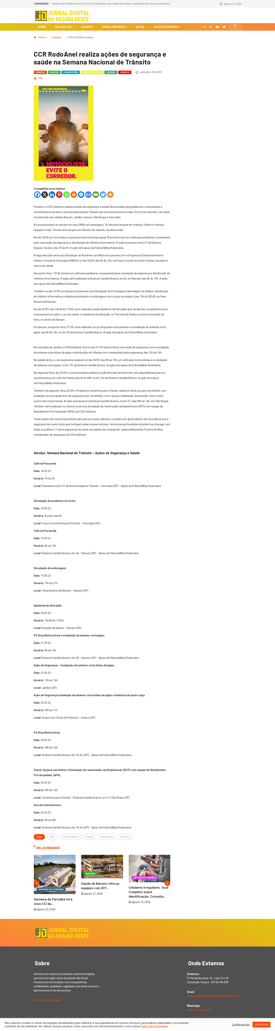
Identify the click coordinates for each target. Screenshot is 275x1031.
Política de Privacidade (47, 1000)
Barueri (54, 72)
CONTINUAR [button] (261, 1024)
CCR (52, 836)
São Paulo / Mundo (144, 877)
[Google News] (88, 194)
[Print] (74, 194)
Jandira (110, 72)
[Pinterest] (59, 194)
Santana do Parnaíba (51, 889)
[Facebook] (37, 194)
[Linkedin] (52, 194)
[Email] (95, 194)
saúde (89, 836)
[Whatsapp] (66, 194)
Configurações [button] (241, 1024)
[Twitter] (103, 194)
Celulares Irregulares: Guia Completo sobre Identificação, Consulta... (148, 891)
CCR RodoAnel (70, 836)
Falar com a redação (199, 1009)
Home (41, 37)
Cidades (56, 37)
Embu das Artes (92, 72)
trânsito (124, 836)
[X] (44, 194)
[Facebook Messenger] (81, 194)
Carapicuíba (70, 72)
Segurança (106, 836)
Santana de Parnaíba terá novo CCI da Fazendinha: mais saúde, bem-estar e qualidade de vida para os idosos (111, 3)
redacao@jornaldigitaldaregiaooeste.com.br (213, 996)
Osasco (124, 72)
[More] (110, 194)
